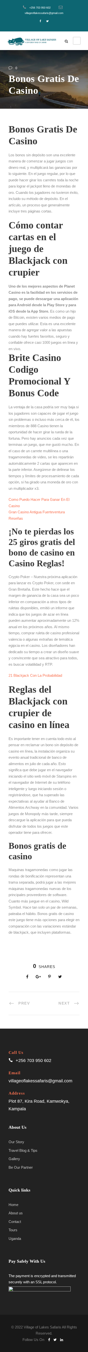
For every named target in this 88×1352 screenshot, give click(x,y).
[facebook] (40, 21)
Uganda (15, 1238)
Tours (13, 1230)
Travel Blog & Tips (23, 1150)
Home (13, 1205)
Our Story (16, 1142)
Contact (15, 1221)
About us (16, 1213)
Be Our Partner (21, 1167)
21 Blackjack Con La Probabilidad (35, 675)
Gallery (14, 1159)
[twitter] (47, 21)
